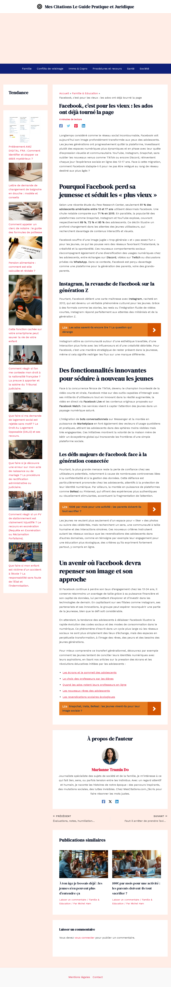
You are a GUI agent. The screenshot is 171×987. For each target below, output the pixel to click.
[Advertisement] (85, 38)
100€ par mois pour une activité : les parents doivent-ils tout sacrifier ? (136, 888)
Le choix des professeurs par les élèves (88, 678)
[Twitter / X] (110, 801)
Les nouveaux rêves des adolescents (86, 690)
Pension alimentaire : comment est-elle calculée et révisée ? (22, 266)
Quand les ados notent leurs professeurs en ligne (94, 684)
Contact (98, 977)
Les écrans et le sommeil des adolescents (90, 672)
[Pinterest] (76, 125)
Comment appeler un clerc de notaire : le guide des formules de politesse (25, 228)
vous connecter (85, 937)
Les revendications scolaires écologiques (89, 696)
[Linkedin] (83, 125)
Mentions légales (79, 977)
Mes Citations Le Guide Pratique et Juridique (89, 7)
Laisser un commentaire (72, 899)
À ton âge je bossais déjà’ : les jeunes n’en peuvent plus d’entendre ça (80, 888)
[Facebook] (61, 125)
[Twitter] (68, 125)
